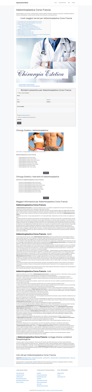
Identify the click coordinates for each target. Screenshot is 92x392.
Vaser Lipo (72, 357)
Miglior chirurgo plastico (42, 382)
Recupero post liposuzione (42, 385)
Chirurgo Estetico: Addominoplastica (25, 24)
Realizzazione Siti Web (41, 390)
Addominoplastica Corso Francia (27, 25)
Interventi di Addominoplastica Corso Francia (29, 28)
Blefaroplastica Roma (27, 357)
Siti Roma (48, 390)
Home (56, 2)
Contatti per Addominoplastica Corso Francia (25, 359)
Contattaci (39, 378)
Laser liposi (39, 384)
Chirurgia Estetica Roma (37, 357)
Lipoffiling (39, 373)
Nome (18, 99)
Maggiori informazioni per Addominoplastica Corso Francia (29, 29)
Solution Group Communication (57, 390)
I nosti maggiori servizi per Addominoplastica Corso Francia (29, 21)
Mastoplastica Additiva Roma (22, 380)
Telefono (49, 101)
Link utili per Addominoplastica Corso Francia (27, 35)
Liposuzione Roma (22, 2)
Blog (69, 2)
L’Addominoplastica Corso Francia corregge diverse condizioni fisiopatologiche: (33, 34)
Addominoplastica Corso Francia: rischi (25, 31)
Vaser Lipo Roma (19, 382)
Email (18, 101)
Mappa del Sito (60, 373)
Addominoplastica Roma (64, 357)
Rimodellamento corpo (41, 376)
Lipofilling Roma (19, 376)
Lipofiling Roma (46, 357)
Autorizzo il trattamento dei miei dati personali (26, 117)
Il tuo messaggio (20, 106)
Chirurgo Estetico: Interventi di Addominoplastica (27, 26)
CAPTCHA (19, 119)
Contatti (73, 2)
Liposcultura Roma (54, 357)
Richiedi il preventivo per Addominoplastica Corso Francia (29, 22)
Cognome (48, 99)
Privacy (58, 374)
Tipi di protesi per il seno (42, 380)
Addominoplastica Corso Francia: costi (25, 33)
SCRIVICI (46, 172)
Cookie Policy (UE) (61, 376)
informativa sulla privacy (25, 115)
